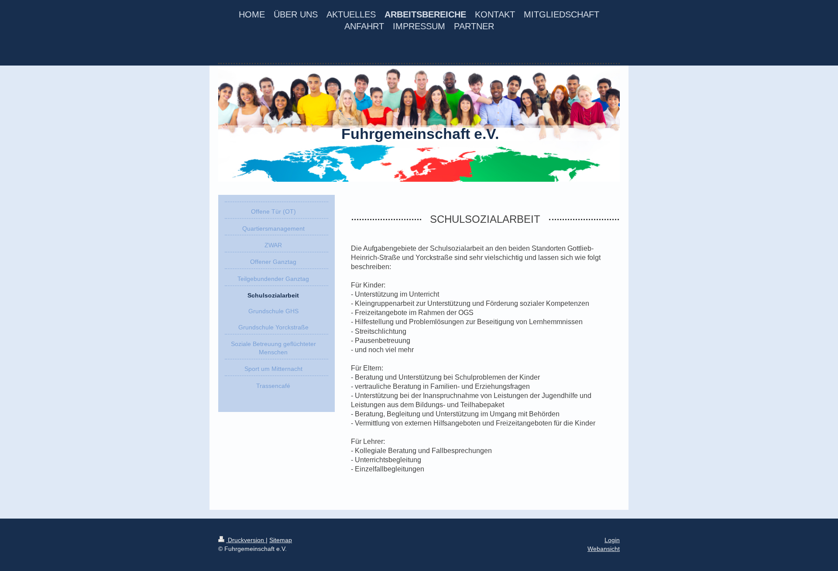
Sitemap (280, 539)
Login (612, 539)
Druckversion (246, 539)
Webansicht (603, 548)
